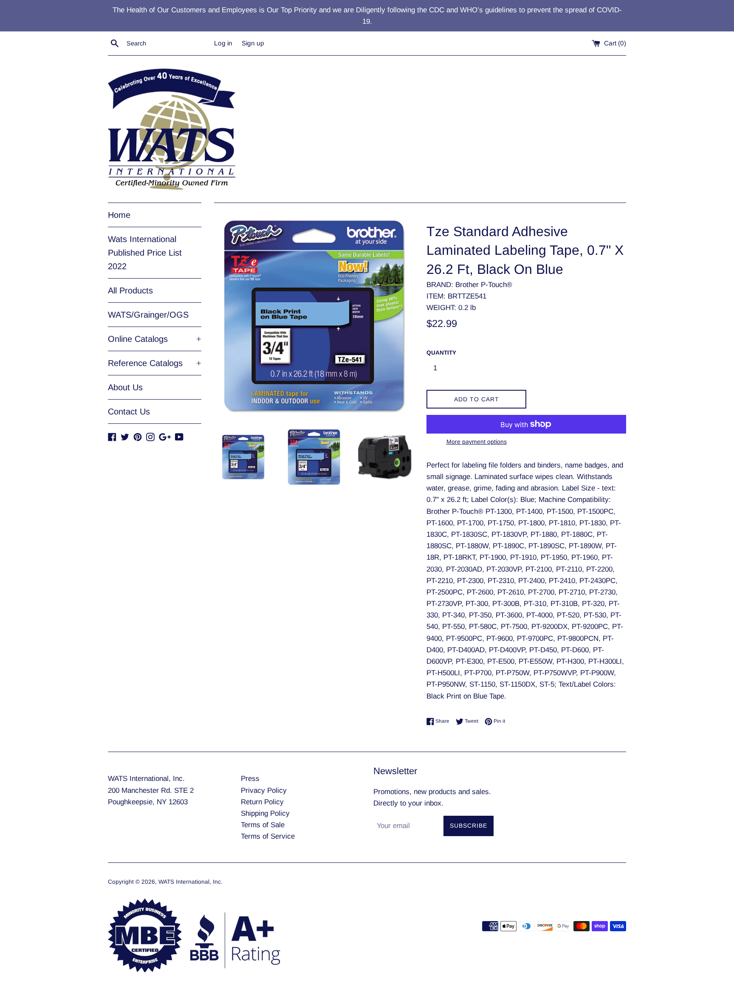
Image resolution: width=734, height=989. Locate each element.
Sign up (253, 43)
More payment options (476, 441)
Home (119, 215)
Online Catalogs (154, 339)
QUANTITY (441, 352)
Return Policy (262, 802)
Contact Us (129, 411)
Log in (223, 43)
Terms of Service (268, 836)
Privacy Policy (264, 790)
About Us (125, 387)
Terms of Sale (263, 825)
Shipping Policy (265, 813)
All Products (130, 290)
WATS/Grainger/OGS (148, 314)
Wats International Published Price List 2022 (145, 252)
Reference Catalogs (154, 363)
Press (250, 779)
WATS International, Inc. (190, 882)
